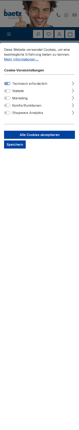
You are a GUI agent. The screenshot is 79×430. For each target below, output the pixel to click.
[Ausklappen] (73, 82)
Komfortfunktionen (26, 105)
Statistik (18, 91)
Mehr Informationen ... (21, 59)
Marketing (20, 98)
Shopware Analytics (27, 113)
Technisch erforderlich (29, 84)
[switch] (7, 90)
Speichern (15, 144)
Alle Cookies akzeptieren (40, 135)
